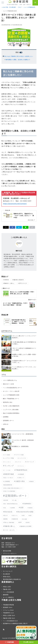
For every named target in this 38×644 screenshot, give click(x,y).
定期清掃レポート (8, 420)
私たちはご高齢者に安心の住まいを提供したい (18, 56)
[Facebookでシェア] (12, 227)
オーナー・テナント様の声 (11, 391)
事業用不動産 (9, 474)
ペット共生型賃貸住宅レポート (12, 387)
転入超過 (25, 519)
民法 (5, 507)
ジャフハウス (22, 458)
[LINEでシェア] (25, 227)
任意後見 (21, 474)
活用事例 (5, 417)
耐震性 (6, 519)
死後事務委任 (27, 503)
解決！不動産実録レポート (11, 398)
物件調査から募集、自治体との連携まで (18, 59)
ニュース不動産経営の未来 (10, 11)
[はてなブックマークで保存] (19, 227)
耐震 (30, 515)
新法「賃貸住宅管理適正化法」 (11, 503)
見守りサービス (23, 283)
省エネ (6, 515)
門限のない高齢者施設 (9, 522)
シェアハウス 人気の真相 (10, 409)
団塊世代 (32, 481)
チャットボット (7, 461)
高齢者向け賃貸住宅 (18, 279)
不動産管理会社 (21, 470)
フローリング (30, 461)
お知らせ (5, 424)
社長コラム (15, 515)
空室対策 (6, 279)
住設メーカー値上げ (8, 477)
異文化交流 (8, 512)
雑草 (20, 522)
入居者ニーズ (21, 477)
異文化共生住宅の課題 (25, 512)
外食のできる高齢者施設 (9, 491)
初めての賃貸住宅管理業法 (11, 413)
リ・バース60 (7, 470)
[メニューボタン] (2, 3)
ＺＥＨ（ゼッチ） (9, 530)
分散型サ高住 (20, 481)
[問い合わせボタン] (35, 2)
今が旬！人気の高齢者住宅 (11, 406)
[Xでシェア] (6, 227)
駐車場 (28, 522)
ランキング (9, 466)
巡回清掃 (6, 500)
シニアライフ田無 (9, 458)
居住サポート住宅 (8, 384)
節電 (23, 515)
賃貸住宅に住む (8, 402)
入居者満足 (7, 481)
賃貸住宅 (15, 519)
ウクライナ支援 (19, 454)
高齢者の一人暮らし (9, 283)
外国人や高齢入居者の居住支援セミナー (13, 488)
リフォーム (21, 466)
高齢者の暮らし (9, 526)
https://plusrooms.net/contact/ (15, 204)
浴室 (22, 507)
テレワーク (18, 461)
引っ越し (15, 500)
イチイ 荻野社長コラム (10, 380)
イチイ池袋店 (7, 454)
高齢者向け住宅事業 (25, 526)
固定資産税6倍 (8, 485)
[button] (32, 227)
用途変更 (30, 507)
